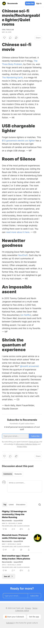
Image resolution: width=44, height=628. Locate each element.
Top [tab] (4, 504)
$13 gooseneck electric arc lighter (18, 140)
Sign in (39, 3)
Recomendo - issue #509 (12, 562)
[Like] (4, 37)
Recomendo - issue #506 (12, 520)
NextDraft (23, 255)
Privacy (28, 608)
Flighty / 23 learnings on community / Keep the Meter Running (14, 514)
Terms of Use (33, 442)
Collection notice (22, 610)
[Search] (39, 504)
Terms (34, 608)
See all (7, 576)
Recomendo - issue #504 (12, 541)
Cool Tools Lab (8, 29)
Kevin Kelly (13, 523)
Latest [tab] (11, 504)
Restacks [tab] (18, 474)
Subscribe (30, 3)
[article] (22, 520)
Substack (10, 623)
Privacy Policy (22, 446)
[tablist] (12, 473)
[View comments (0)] (10, 37)
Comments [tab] (7, 474)
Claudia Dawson (23, 526)
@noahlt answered (29, 366)
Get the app (34, 617)
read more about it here (17, 232)
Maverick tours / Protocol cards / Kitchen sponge (15, 536)
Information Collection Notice (26, 444)
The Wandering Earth (12, 77)
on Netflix (25, 315)
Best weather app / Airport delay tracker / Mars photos (16, 557)
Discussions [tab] (20, 504)
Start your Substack (15, 617)
